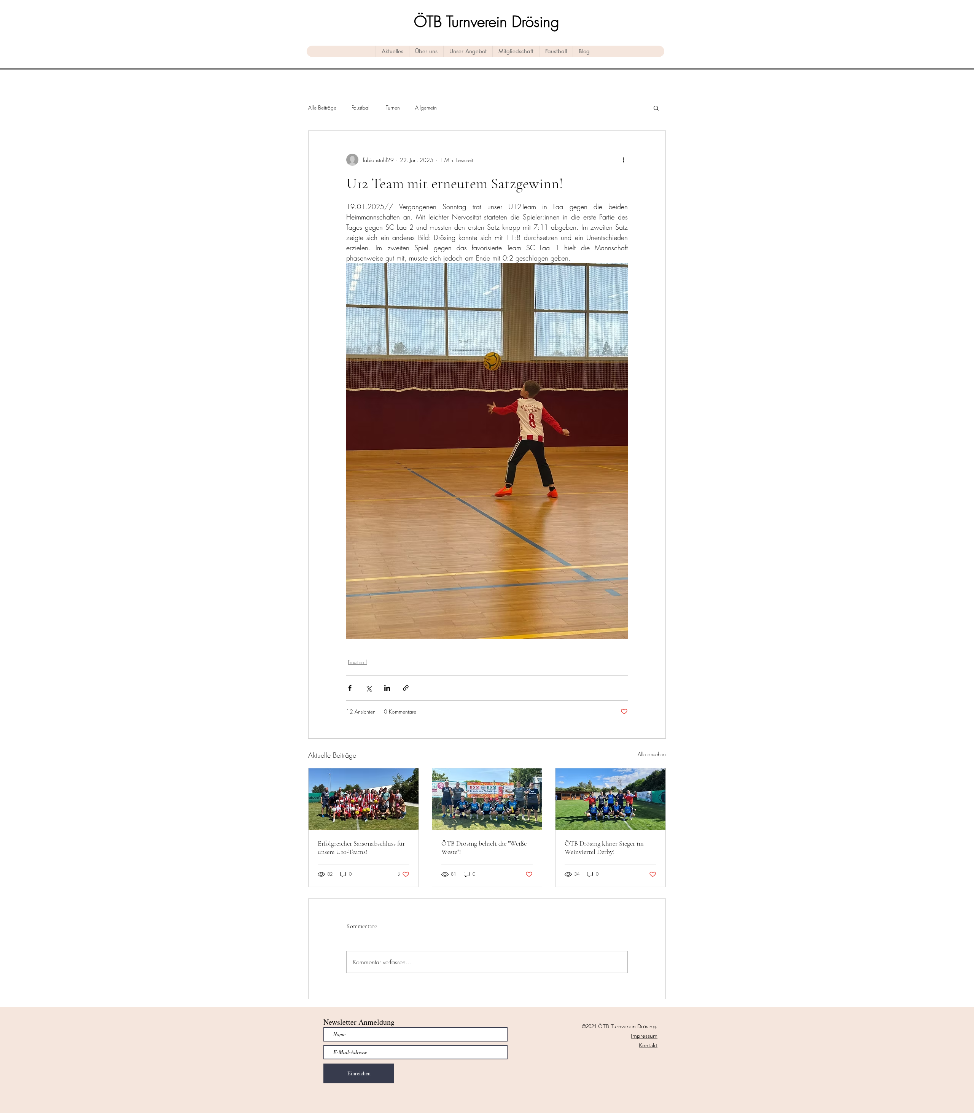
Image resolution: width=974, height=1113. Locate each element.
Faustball (361, 107)
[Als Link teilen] (405, 688)
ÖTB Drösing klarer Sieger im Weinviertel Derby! (604, 847)
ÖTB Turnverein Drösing (486, 21)
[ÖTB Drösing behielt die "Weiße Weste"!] (487, 799)
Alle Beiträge (322, 107)
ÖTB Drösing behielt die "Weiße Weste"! (484, 847)
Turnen (393, 107)
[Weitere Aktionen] (623, 159)
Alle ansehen (652, 754)
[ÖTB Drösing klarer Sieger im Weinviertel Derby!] (610, 799)
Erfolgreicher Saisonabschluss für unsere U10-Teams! (361, 847)
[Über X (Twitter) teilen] (368, 688)
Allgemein (426, 107)
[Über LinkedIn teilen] (387, 688)
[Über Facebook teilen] (349, 688)
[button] (656, 108)
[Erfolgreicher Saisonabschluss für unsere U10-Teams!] (364, 799)
